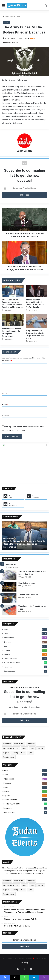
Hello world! (11, 564)
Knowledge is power (27, 583)
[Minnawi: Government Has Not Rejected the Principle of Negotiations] (13, 320)
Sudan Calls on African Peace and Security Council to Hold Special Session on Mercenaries (24, 544)
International (9, 638)
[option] (24, 535)
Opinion (7, 650)
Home (6, 17)
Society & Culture (10, 658)
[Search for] (45, 6)
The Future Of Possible (28, 595)
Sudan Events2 (10, 38)
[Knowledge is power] (9, 587)
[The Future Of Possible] (9, 598)
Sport (6, 646)
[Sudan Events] (17, 5)
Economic (7, 642)
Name (5, 393)
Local (18, 17)
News (12, 17)
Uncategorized (9, 671)
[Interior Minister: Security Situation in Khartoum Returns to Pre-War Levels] (36, 291)
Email (5, 404)
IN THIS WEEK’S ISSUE (12, 663)
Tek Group (24, 963)
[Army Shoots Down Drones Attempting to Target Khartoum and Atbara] (36, 321)
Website (5, 416)
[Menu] (3, 6)
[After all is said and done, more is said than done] (9, 575)
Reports (7, 654)
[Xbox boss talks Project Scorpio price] (9, 610)
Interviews (8, 667)
